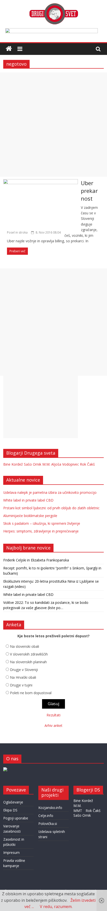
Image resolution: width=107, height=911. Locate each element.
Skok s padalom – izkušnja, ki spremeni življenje (41, 523)
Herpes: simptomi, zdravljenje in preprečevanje (41, 531)
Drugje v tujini (21, 685)
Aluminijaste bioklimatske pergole (30, 515)
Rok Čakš (87, 464)
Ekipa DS (10, 810)
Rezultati (53, 715)
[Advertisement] (53, 124)
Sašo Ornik (32, 464)
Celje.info (45, 815)
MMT (77, 810)
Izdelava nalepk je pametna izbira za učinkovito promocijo (50, 492)
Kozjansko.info (50, 807)
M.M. (46, 464)
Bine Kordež (13, 464)
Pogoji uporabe (15, 818)
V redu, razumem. (56, 906)
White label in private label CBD (28, 500)
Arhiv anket (53, 725)
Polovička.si (47, 823)
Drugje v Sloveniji (24, 669)
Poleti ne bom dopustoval (31, 692)
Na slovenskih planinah (28, 661)
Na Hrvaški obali (23, 677)
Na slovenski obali (24, 646)
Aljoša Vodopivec (65, 464)
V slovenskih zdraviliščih (29, 654)
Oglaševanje (13, 802)
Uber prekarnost (89, 190)
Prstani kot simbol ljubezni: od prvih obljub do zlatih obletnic (51, 508)
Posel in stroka (17, 232)
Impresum (11, 852)
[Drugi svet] (53, 5)
